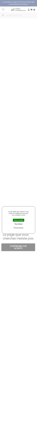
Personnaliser (18, 228)
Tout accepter (18, 220)
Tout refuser (18, 224)
